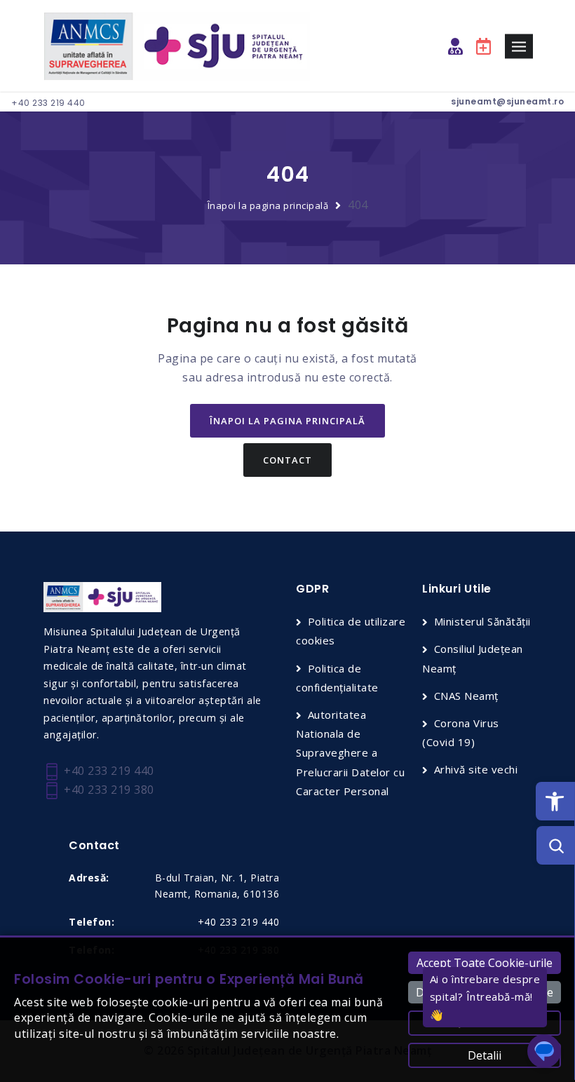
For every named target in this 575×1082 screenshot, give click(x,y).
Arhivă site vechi (476, 769)
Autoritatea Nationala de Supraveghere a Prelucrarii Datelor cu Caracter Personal (350, 753)
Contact (287, 460)
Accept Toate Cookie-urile (485, 963)
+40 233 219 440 (48, 103)
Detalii (484, 1055)
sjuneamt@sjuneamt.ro (507, 101)
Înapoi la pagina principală (268, 205)
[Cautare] (555, 845)
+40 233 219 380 (107, 789)
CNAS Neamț (466, 696)
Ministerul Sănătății (482, 621)
